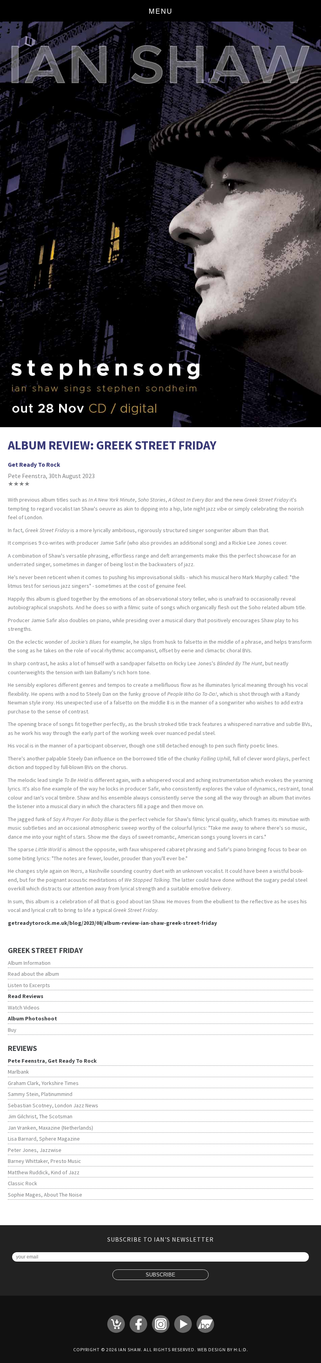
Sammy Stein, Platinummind (40, 1094)
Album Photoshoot (32, 1018)
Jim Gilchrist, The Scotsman (40, 1116)
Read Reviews (25, 996)
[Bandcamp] (205, 1324)
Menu (161, 11)
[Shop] (116, 1324)
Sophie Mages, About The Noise (45, 1194)
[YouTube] (183, 1324)
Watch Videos (24, 1007)
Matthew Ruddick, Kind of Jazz (43, 1172)
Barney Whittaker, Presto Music (44, 1160)
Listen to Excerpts (29, 985)
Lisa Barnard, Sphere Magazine (44, 1138)
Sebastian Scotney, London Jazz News (53, 1105)
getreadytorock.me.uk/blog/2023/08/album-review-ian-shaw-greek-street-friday (112, 922)
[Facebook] (138, 1324)
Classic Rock (22, 1183)
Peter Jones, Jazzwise (34, 1150)
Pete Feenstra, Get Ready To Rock (52, 1060)
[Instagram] (161, 1324)
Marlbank (18, 1071)
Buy (12, 1029)
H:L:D (240, 1349)
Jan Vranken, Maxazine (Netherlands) (50, 1127)
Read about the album (33, 973)
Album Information (29, 962)
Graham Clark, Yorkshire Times (43, 1083)
